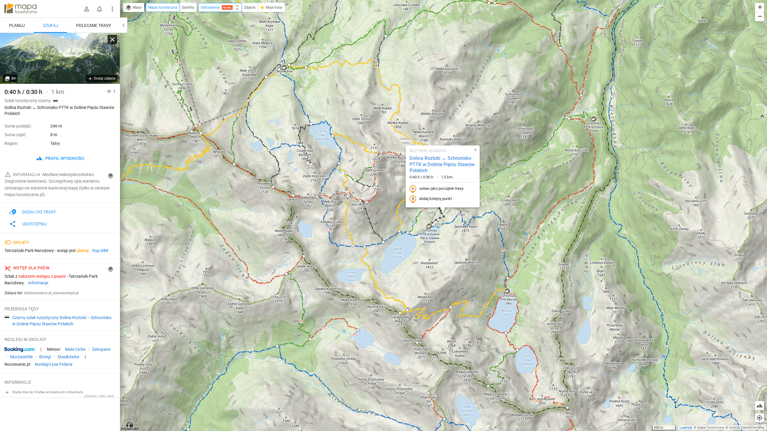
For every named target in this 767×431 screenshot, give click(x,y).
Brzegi (45, 356)
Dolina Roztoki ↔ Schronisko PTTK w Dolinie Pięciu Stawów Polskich (442, 164)
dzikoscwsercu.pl (38, 293)
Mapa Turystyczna (710, 428)
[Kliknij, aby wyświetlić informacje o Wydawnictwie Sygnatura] (130, 426)
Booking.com (19, 350)
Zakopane (101, 349)
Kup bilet (100, 250)
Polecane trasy (93, 25)
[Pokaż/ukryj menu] (112, 9)
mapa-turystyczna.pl (20, 8)
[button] (429, 226)
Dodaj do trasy (39, 212)
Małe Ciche (75, 349)
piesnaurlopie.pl (66, 293)
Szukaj (50, 25)
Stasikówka (68, 356)
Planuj (17, 25)
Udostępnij (34, 223)
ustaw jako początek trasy (441, 188)
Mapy (137, 7)
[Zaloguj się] (86, 9)
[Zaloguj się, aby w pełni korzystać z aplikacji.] (109, 91)
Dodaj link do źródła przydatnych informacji (47, 392)
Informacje (38, 282)
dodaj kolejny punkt (435, 198)
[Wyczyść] (112, 39)
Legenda (686, 428)
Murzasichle (21, 356)
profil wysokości (64, 158)
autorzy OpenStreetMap (747, 428)
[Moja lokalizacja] (759, 417)
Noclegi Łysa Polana (54, 364)
